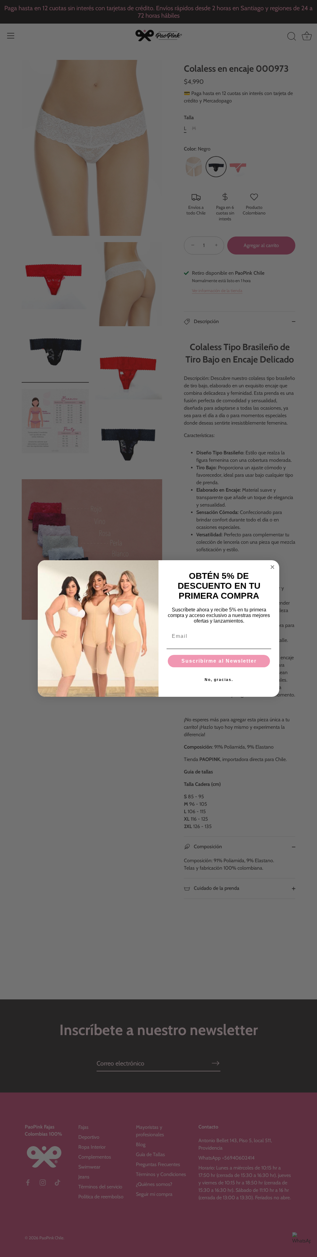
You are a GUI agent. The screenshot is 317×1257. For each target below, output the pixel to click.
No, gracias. (219, 680)
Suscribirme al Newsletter (219, 661)
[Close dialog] (272, 567)
